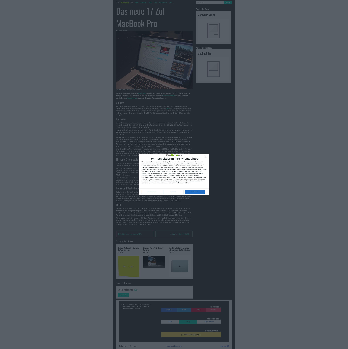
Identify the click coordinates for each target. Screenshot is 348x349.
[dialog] (174, 174)
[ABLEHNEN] (205, 156)
